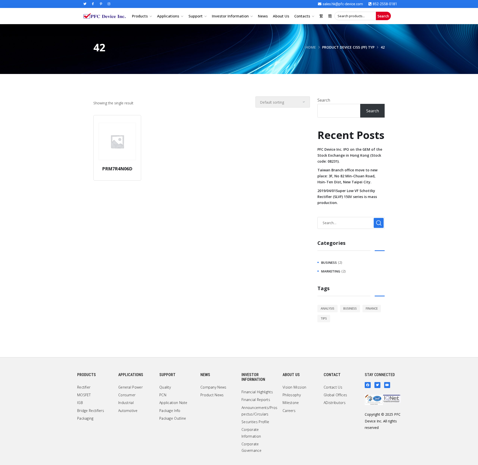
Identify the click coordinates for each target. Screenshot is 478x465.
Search (383, 16)
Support (195, 15)
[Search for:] (351, 222)
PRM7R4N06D (117, 169)
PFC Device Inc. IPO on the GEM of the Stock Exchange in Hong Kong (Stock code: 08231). (349, 155)
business (329, 262)
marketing (330, 271)
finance (372, 308)
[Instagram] (108, 3)
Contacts (302, 15)
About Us (281, 15)
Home (310, 47)
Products (140, 15)
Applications (168, 15)
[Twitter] (84, 3)
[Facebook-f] (92, 3)
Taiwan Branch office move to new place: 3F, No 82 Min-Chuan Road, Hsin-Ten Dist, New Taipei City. (347, 176)
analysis (327, 308)
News (263, 15)
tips (324, 318)
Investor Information (230, 15)
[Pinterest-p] (100, 3)
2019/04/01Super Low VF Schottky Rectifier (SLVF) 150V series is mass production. (347, 196)
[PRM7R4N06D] (117, 141)
